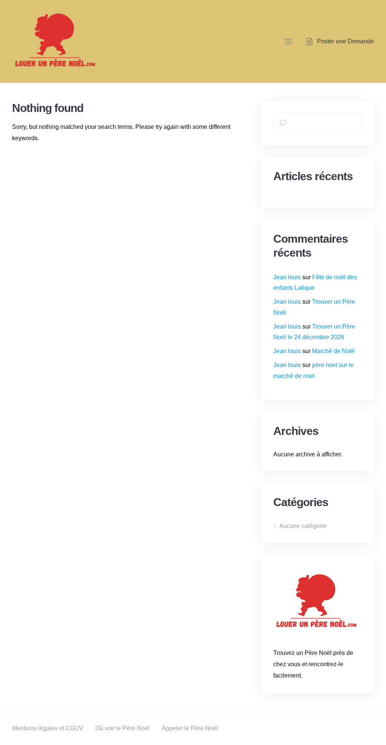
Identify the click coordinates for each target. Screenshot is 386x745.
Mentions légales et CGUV (47, 728)
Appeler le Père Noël (190, 728)
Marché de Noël (333, 351)
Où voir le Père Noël (122, 728)
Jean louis (287, 277)
